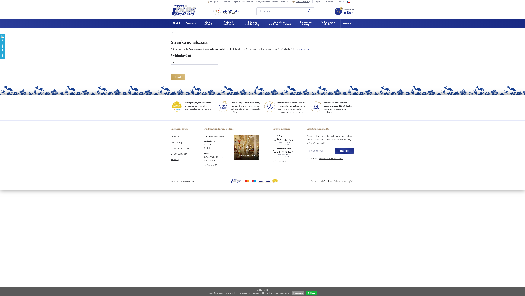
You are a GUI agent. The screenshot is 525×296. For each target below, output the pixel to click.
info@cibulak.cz (284, 161)
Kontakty (284, 2)
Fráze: (173, 62)
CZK (340, 2)
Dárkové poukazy (303, 2)
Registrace (319, 2)
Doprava (236, 2)
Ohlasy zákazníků (262, 2)
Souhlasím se (325, 158)
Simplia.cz (328, 181)
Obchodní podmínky (180, 148)
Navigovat (212, 165)
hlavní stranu (303, 49)
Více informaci (285, 293)
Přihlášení (330, 2)
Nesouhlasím (297, 293)
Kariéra (275, 2)
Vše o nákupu (247, 2)
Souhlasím (311, 293)
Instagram (213, 2)
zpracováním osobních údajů (331, 158)
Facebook (227, 2)
